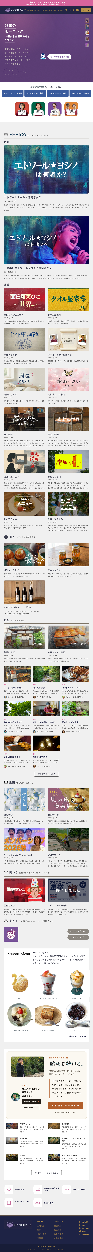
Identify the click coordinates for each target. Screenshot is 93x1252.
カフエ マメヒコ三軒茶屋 (13, 93)
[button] (87, 20)
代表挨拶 (57, 1230)
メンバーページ (78, 937)
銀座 (50, 10)
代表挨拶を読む (31, 1107)
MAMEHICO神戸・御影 (58, 93)
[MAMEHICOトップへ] (13, 10)
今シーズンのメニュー (42, 952)
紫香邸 (60, 10)
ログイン (86, 10)
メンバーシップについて (78, 931)
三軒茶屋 (45, 10)
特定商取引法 (60, 1250)
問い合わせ (85, 1234)
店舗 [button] (41, 1221)
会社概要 (57, 1225)
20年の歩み (58, 1238)
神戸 (55, 10)
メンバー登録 (74, 10)
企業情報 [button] (60, 1221)
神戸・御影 (41, 1234)
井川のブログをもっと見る (46, 1172)
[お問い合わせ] (66, 10)
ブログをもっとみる (46, 774)
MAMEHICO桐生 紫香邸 (80, 93)
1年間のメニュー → (77, 1036)
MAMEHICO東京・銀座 (35, 93)
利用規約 (31, 1250)
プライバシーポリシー (45, 1250)
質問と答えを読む (31, 1101)
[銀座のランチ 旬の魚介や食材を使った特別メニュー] (59, 31)
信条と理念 (58, 1234)
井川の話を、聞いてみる (65, 1105)
